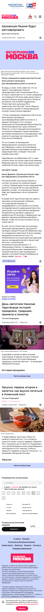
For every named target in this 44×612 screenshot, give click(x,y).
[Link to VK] (8, 493)
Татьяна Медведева (10, 318)
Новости (9, 504)
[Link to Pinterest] (3, 498)
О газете (17, 539)
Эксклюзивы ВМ (14, 401)
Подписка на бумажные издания (21, 542)
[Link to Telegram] (28, 493)
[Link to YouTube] (23, 493)
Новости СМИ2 (9, 299)
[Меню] (40, 17)
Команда (27, 545)
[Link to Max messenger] (3, 493)
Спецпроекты (27, 510)
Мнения (8, 510)
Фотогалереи (11, 513)
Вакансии (19, 545)
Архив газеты (26, 507)
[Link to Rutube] (38, 493)
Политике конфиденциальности (26, 604)
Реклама (25, 539)
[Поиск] (35, 17)
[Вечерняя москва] (22, 558)
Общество (21, 38)
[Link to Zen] (18, 493)
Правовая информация (22, 548)
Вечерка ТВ (26, 504)
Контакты (37, 545)
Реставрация (9, 261)
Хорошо (22, 608)
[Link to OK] (13, 493)
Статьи (8, 507)
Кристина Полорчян (10, 34)
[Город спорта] (30, 16)
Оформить (14, 529)
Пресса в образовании (30, 513)
